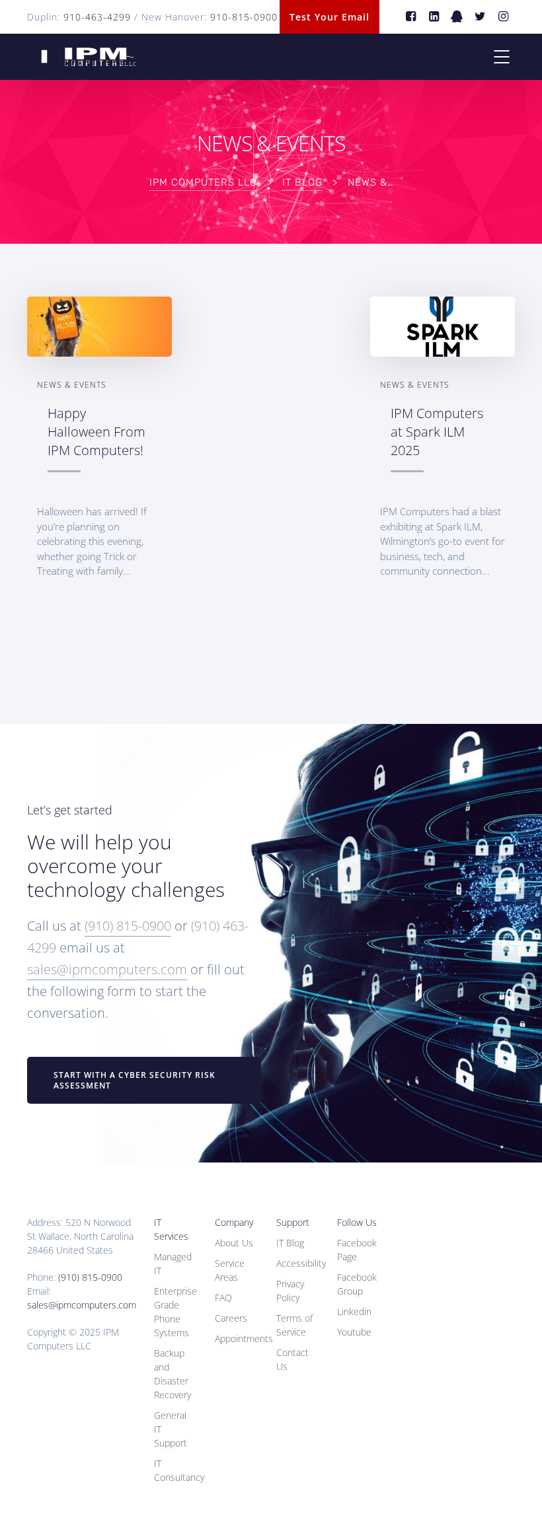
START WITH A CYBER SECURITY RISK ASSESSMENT (134, 1080)
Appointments (244, 1338)
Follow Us (357, 1222)
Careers (231, 1318)
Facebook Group (357, 1284)
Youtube (354, 1332)
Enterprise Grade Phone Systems (175, 1312)
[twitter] (480, 16)
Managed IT (173, 1263)
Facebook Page (357, 1249)
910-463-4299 (97, 17)
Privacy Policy (290, 1290)
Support (292, 1222)
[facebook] (410, 16)
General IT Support (170, 1429)
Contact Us (292, 1359)
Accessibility (301, 1263)
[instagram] (503, 16)
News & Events (71, 384)
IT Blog (290, 1242)
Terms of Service (294, 1325)
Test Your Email (329, 17)
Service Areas (230, 1270)
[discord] (457, 16)
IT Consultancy (179, 1470)
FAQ (223, 1297)
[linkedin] (433, 16)
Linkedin (354, 1311)
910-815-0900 (244, 17)
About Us (234, 1242)
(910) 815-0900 (128, 926)
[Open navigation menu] (501, 57)
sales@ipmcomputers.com (107, 969)
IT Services (171, 1229)
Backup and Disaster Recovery (172, 1374)
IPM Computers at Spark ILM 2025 (437, 431)
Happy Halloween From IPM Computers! (96, 431)
